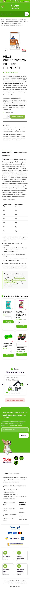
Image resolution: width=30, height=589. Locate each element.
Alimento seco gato (14, 136)
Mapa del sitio (23, 519)
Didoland (21, 508)
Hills (7, 140)
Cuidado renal (15, 138)
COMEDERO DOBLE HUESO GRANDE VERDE (8, 345)
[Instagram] (21, 458)
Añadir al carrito (17, 116)
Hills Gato (12, 140)
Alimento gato (12, 134)
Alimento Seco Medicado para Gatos (12, 130)
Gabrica (22, 138)
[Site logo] (15, 6)
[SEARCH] (27, 14)
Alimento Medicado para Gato (14, 21)
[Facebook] (16, 458)
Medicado (18, 140)
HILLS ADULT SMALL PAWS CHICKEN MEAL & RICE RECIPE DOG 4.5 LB (21, 314)
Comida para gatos (8, 131)
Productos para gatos (12, 19)
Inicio (2, 19)
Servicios (21, 512)
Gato (4, 140)
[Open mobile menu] (28, 6)
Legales (21, 516)
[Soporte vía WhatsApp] (19, 566)
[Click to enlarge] (6, 50)
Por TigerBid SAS (15, 586)
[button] (8, 321)
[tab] (7, 152)
